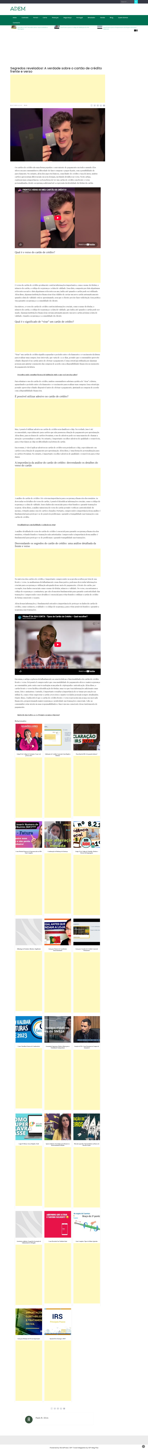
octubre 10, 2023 (17, 105)
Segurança (67, 18)
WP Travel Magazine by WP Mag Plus (84, 1448)
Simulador (91, 18)
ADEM (18, 9)
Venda (102, 18)
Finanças (55, 18)
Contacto (16, 23)
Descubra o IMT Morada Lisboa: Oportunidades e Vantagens (32, 28)
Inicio (15, 18)
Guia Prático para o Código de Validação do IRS (74, 27)
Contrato (25, 18)
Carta (45, 18)
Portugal (79, 18)
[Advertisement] (74, 48)
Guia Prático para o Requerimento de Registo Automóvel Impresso (120, 28)
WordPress (64, 1448)
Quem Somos (123, 18)
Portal (35, 18)
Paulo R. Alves (42, 1418)
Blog (111, 18)
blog (25, 105)
